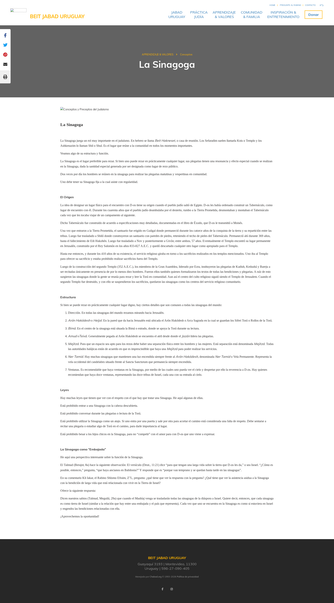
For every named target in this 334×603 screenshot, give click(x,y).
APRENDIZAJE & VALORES (157, 54)
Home (272, 5)
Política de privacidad (188, 576)
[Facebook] (162, 589)
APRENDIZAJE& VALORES (224, 14)
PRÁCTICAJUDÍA (199, 14)
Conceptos (186, 54)
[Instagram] (171, 589)
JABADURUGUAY (176, 14)
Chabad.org (156, 576)
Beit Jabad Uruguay (57, 16)
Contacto (310, 5)
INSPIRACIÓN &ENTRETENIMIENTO (283, 14)
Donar (313, 14)
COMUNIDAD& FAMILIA (251, 14)
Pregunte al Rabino (290, 5)
